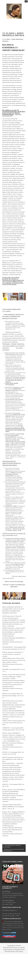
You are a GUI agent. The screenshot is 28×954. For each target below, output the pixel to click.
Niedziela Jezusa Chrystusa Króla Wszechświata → (13, 850)
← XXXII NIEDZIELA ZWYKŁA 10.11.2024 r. (12, 846)
